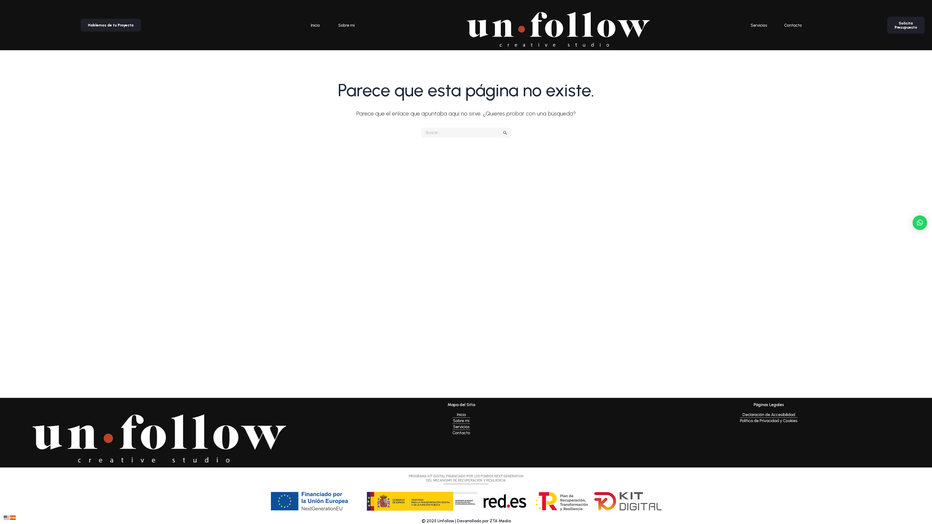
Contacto (793, 25)
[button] (920, 222)
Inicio (315, 25)
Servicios (759, 25)
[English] (7, 517)
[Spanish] (13, 517)
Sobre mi (346, 25)
